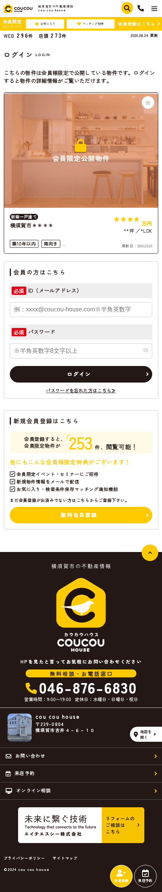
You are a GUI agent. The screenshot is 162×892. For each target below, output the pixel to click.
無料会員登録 (79, 514)
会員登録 (121, 880)
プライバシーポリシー (24, 858)
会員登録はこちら (136, 23)
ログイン (79, 374)
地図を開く (146, 734)
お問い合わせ (30, 755)
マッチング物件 (93, 23)
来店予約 (145, 880)
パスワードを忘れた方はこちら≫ (81, 390)
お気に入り (47, 23)
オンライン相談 (33, 790)
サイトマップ (65, 858)
